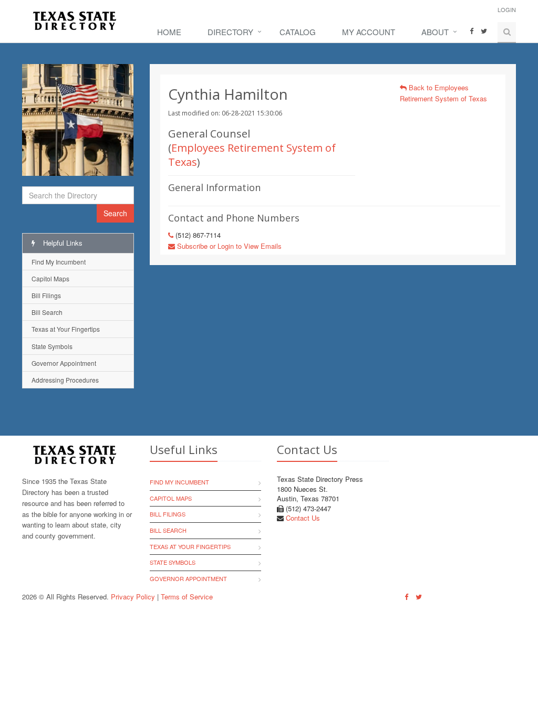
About (435, 31)
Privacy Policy (133, 597)
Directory (230, 31)
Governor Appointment (64, 362)
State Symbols (52, 346)
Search (115, 213)
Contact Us (303, 518)
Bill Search (47, 312)
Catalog (298, 31)
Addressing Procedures (65, 379)
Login (507, 9)
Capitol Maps (50, 278)
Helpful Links (61, 243)
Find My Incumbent (59, 261)
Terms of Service (187, 597)
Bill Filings (46, 295)
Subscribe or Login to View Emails (228, 246)
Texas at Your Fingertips (66, 328)
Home (169, 31)
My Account (368, 31)
